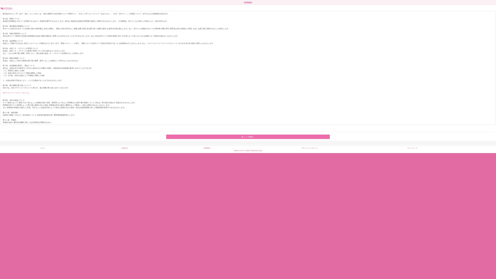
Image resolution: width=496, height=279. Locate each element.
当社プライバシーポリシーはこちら (16, 92)
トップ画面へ (248, 136)
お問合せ (124, 148)
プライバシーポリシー (309, 148)
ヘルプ (42, 148)
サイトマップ (412, 148)
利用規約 (207, 148)
